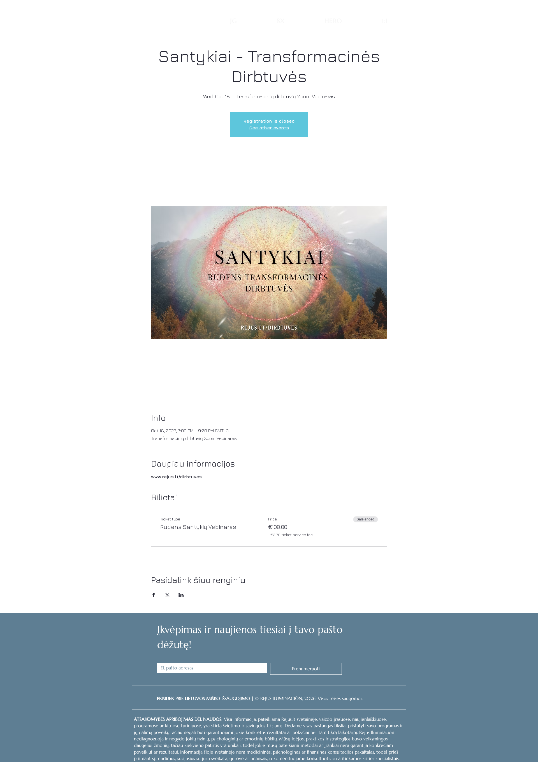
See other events (269, 127)
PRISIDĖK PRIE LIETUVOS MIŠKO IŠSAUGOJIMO (203, 698)
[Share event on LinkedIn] (181, 595)
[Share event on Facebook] (153, 595)
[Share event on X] (167, 595)
